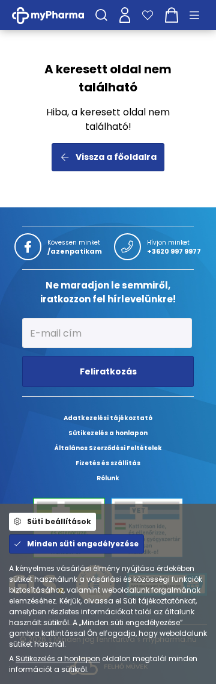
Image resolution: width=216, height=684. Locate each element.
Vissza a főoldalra (116, 157)
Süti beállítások (59, 521)
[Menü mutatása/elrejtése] (198, 15)
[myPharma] (57, 14)
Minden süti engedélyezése (83, 544)
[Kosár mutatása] (171, 15)
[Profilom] (124, 15)
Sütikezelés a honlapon (58, 658)
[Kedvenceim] (147, 15)
